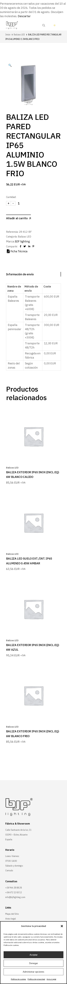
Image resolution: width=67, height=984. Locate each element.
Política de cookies (18, 979)
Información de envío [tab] (20, 274)
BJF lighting (22, 241)
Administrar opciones (33, 971)
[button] (61, 926)
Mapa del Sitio (12, 914)
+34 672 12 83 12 (13, 892)
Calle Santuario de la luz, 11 (18, 830)
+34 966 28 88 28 (13, 887)
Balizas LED (24, 236)
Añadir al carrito (17, 218)
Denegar (33, 963)
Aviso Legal (51, 979)
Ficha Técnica (19, 251)
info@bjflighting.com (15, 897)
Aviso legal (10, 918)
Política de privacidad (36, 979)
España (8, 839)
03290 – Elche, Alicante (16, 834)
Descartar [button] (24, 16)
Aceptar (34, 954)
